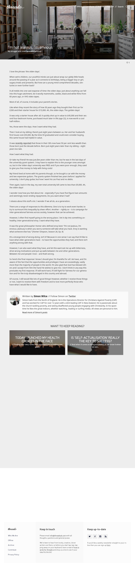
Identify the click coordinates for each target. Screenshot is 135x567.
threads (14, 6)
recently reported (23, 143)
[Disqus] (67, 385)
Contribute (89, 6)
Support (110, 6)
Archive (100, 6)
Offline (79, 6)
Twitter (72, 296)
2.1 (23, 8)
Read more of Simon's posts (34, 312)
